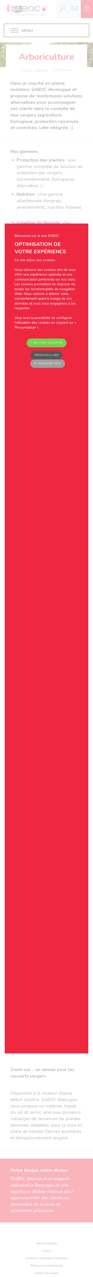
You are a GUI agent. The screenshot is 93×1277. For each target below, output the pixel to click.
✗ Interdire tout (48, 363)
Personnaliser (46, 355)
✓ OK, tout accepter (46, 343)
